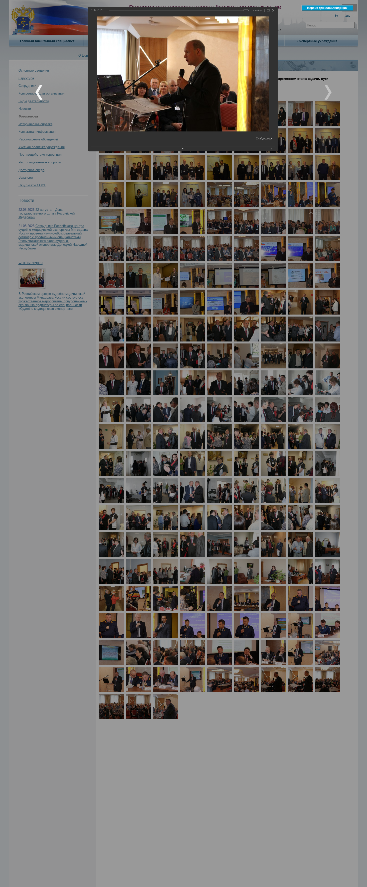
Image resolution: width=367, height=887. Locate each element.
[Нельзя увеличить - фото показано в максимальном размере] (268, 10)
